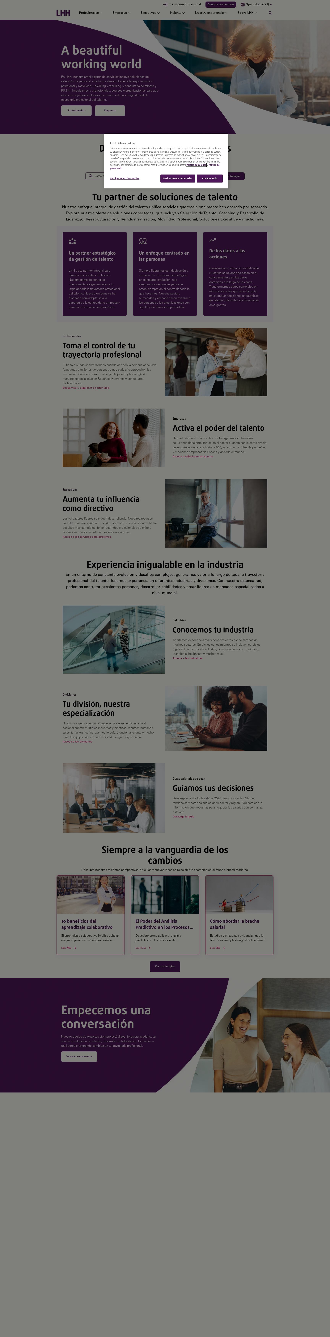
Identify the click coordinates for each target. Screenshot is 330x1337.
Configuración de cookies (124, 178)
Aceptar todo (210, 178)
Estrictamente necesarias (178, 178)
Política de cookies (196, 164)
